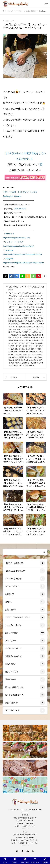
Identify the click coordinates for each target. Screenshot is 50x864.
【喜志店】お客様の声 (14, 563)
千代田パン (34, 318)
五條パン (26, 315)
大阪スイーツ (30, 329)
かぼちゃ (15, 296)
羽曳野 (21, 357)
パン (27, 307)
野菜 (12, 363)
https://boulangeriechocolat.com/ (16, 238)
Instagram (9, 258)
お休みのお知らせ (12, 586)
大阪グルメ (21, 329)
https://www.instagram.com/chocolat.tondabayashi (23, 263)
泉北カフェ (27, 354)
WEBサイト (9, 234)
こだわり (22, 296)
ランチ (33, 312)
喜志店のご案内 (11, 672)
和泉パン (33, 324)
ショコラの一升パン (25, 287)
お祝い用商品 (13, 287)
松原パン (18, 349)
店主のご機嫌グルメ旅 (14, 687)
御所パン (34, 343)
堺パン (13, 326)
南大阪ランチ (15, 324)
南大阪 (14, 321)
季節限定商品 (10, 679)
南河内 (23, 324)
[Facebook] (22, 851)
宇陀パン (20, 338)
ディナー (15, 307)
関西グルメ (18, 363)
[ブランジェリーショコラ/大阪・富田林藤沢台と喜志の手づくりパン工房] (22, 4)
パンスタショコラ (36, 307)
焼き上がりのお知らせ (14, 695)
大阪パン (38, 329)
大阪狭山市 (28, 332)
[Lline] (22, 276)
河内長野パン (33, 352)
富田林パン (29, 340)
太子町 (24, 335)
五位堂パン (18, 315)
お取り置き (25, 293)
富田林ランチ (13, 343)
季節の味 (40, 335)
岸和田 (27, 343)
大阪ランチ (19, 332)
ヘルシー (18, 312)
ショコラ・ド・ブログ (14, 242)
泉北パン (35, 354)
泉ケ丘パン (14, 354)
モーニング (26, 312)
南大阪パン (31, 321)
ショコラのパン (31, 299)
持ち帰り (18, 346)
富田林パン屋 (38, 340)
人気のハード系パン (13, 648)
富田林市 (21, 343)
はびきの (22, 307)
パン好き (11, 310)
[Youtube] (27, 851)
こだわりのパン (31, 296)
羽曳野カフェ (29, 357)
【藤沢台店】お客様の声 (15, 571)
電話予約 (25, 365)
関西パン (36, 363)
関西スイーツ (27, 363)
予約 (12, 315)
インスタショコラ (14, 293)
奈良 (29, 335)
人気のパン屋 (34, 315)
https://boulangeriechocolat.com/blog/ (18, 246)
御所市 (40, 343)
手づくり (11, 346)
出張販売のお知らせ (13, 656)
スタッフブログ (22, 301)
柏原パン (25, 349)
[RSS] (32, 851)
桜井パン (34, 349)
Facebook (9, 250)
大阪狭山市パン (16, 335)
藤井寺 (17, 360)
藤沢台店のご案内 (12, 710)
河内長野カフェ (23, 352)
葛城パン (11, 360)
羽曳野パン (38, 357)
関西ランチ (18, 365)
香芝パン (32, 365)
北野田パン (26, 318)
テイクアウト (33, 301)
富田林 (26, 338)
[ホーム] (3, 11)
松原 (12, 349)
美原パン (15, 357)
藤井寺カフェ (25, 360)
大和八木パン (37, 326)
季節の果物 (12, 338)
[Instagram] (17, 851)
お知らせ (8, 602)
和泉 (27, 324)
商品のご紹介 (10, 664)
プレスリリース (11, 641)
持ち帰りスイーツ (28, 346)
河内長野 (14, 352)
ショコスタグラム (19, 299)
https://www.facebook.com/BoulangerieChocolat (22, 254)
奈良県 (34, 335)
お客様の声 (9, 594)
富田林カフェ (33, 338)
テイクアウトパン (26, 304)
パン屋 (17, 310)
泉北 (20, 354)
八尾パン (18, 318)
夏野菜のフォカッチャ (24, 326)
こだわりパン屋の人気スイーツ (17, 617)
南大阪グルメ (22, 321)
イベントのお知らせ (13, 579)
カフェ (32, 293)
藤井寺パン (34, 360)
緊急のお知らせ (11, 703)
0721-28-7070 (20, 209)
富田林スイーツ (19, 340)
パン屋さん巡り (26, 310)
